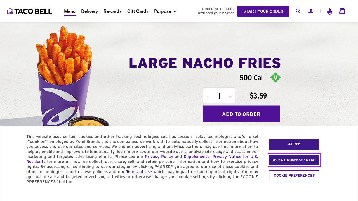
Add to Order (241, 114)
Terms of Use (139, 171)
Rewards (112, 11)
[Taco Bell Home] (30, 11)
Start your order (263, 11)
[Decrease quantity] (208, 96)
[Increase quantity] (230, 96)
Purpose (162, 11)
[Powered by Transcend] (9, 194)
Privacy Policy (159, 156)
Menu (70, 11)
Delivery (89, 11)
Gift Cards (138, 11)
